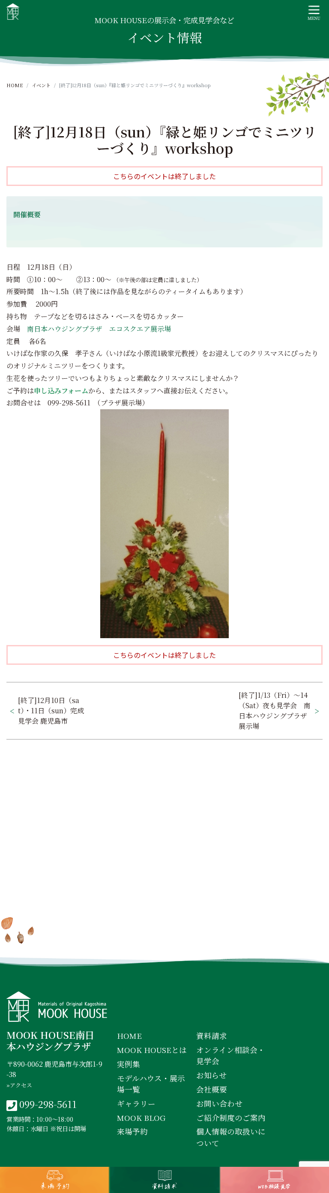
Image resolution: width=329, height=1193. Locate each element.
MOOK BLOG (141, 1117)
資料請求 (211, 1035)
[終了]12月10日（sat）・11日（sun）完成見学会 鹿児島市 (51, 710)
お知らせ (211, 1075)
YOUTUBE (238, 942)
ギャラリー (136, 1103)
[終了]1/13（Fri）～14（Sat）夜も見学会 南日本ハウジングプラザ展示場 (275, 710)
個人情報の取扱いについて (231, 1137)
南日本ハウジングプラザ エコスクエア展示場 (99, 329)
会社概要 (211, 1089)
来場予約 (132, 1131)
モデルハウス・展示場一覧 (151, 1084)
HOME (14, 85)
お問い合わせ (219, 1103)
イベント (41, 85)
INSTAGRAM (166, 942)
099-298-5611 (48, 1104)
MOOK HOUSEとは (152, 1049)
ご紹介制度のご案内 (231, 1117)
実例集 (128, 1064)
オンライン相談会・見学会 (230, 1055)
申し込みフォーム (61, 391)
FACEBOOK (93, 942)
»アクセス (19, 1085)
